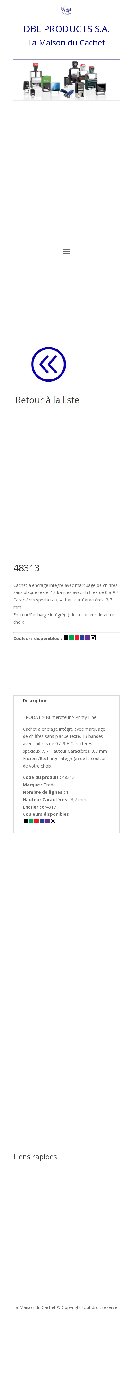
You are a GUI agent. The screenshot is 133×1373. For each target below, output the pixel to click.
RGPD (19, 1189)
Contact (21, 1182)
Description (35, 701)
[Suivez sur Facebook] (66, 1325)
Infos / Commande (66, 671)
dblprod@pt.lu (60, 1217)
